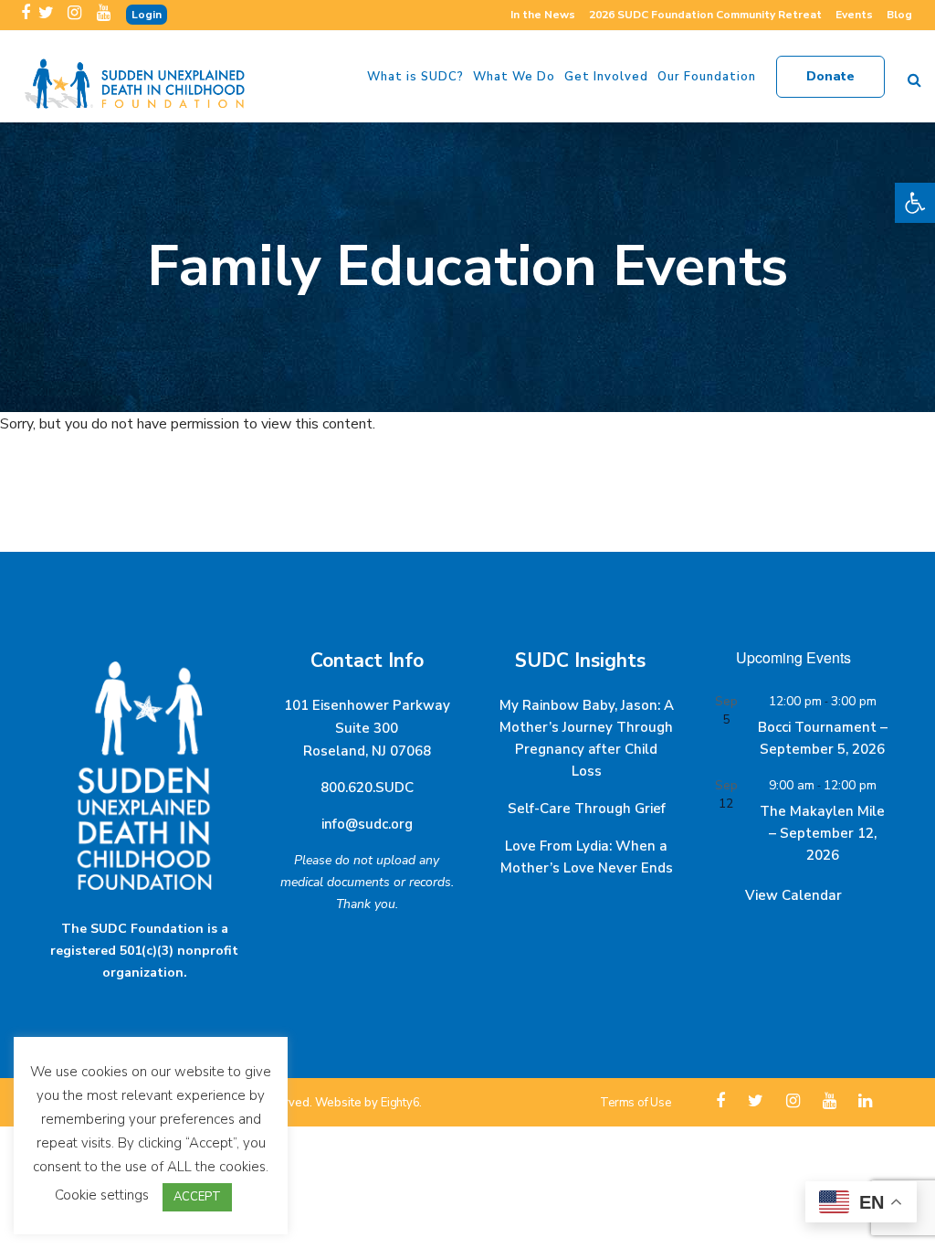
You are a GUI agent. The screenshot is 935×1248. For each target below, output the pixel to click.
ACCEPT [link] (197, 1197)
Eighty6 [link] (400, 1103)
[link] (915, 203)
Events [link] (854, 14)
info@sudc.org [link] (367, 824)
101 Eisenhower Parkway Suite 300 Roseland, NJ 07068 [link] (367, 728)
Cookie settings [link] (102, 1195)
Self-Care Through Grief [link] (587, 808)
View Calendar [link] (793, 895)
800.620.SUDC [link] (367, 787)
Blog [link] (899, 14)
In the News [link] (542, 14)
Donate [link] (830, 76)
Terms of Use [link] (635, 1103)
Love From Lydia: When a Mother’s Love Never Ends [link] (586, 857)
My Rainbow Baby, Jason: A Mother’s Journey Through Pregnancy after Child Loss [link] (586, 738)
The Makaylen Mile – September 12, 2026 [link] (822, 833)
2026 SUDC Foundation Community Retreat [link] (705, 14)
